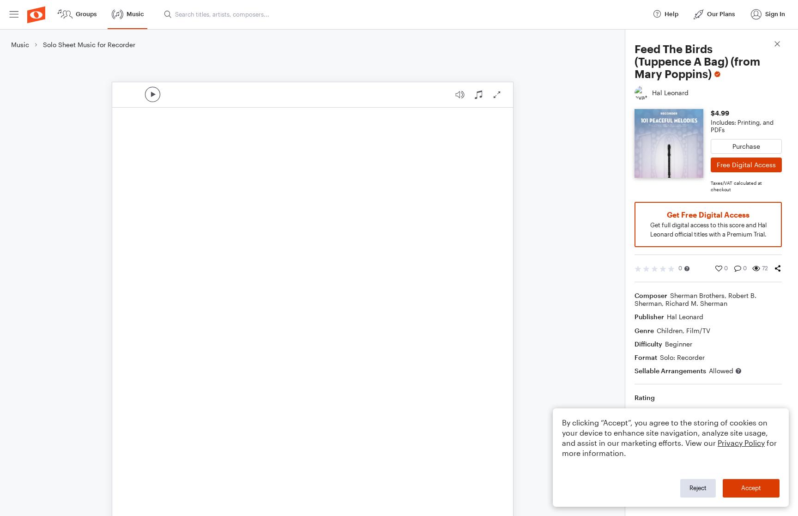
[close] (777, 45)
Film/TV (698, 330)
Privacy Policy (741, 442)
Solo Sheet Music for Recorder (89, 45)
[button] (687, 269)
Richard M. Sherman (696, 303)
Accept (751, 488)
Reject (698, 488)
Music (20, 45)
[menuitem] (13, 14)
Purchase (746, 146)
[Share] (778, 268)
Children (670, 330)
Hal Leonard (685, 317)
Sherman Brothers (697, 295)
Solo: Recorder (682, 357)
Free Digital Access (746, 165)
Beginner (678, 344)
